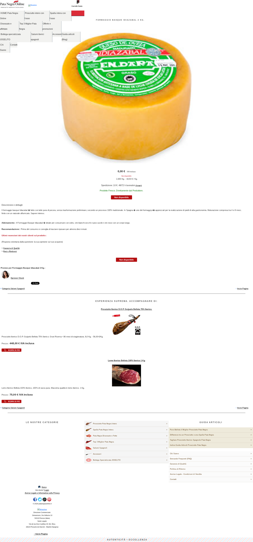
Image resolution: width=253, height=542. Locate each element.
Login (46, 490)
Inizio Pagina (242, 289)
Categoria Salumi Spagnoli (13, 289)
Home (44, 487)
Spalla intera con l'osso (58, 16)
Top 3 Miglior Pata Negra (28, 26)
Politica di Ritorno (211, 469)
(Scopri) (138, 185)
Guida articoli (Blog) (68, 37)
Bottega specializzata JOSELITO (10, 37)
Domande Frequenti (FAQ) (211, 459)
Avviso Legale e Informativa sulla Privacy (42, 493)
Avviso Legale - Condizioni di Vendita (211, 474)
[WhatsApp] (42, 509)
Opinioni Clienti (17, 278)
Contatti (13, 45)
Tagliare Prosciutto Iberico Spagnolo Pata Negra (211, 440)
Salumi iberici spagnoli (37, 37)
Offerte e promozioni (47, 26)
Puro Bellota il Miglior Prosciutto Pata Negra (211, 430)
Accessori (57, 34)
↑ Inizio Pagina (41, 534)
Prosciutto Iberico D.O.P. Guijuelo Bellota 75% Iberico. (126, 309)
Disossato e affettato (5, 26)
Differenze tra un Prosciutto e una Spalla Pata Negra (211, 435)
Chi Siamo (3, 47)
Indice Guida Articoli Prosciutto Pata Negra (211, 445)
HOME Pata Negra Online (9, 16)
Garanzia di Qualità (11, 248)
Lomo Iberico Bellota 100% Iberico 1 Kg (126, 360)
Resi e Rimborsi (10, 251)
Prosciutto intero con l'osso (34, 16)
